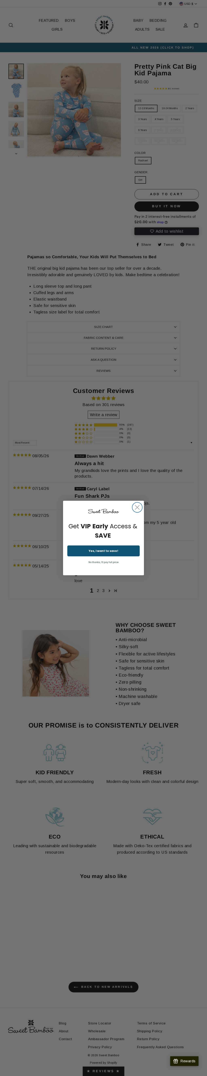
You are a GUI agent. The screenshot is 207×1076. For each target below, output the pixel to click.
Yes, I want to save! (103, 551)
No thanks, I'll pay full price (103, 562)
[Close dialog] (137, 507)
